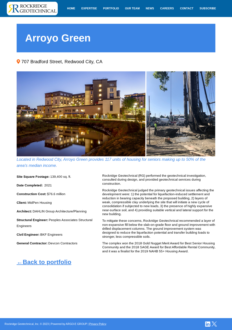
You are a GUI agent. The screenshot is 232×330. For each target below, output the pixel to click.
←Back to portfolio (44, 261)
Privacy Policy (97, 324)
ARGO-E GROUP (76, 324)
